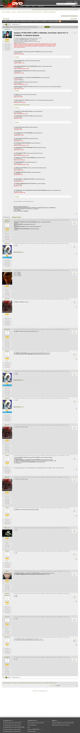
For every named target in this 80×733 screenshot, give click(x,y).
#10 (76, 432)
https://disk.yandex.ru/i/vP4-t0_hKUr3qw (22, 104)
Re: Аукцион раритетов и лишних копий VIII (12, 722)
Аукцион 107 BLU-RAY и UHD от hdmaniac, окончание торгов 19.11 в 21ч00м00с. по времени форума (36, 12)
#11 (76, 469)
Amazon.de (58, 9)
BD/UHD (19, 252)
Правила (34, 9)
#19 (76, 645)
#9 (76, 408)
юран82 (6, 351)
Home (3, 12)
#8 (76, 381)
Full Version (47, 26)
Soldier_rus (6, 527)
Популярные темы (32, 720)
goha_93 (6, 299)
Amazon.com (42, 9)
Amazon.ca (47, 9)
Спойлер (17, 56)
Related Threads (16, 217)
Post (76, 26)
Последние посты (7, 720)
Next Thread (73, 18)
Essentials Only (40, 26)
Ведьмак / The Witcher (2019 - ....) (34, 729)
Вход (76, 2)
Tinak (6, 507)
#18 (76, 624)
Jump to (52, 685)
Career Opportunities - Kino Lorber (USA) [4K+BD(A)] (13, 727)
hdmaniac (7, 29)
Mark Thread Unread (65, 15)
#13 (76, 515)
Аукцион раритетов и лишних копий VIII (36, 722)
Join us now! (70, 2)
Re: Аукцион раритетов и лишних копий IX (11, 725)
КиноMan (7, 657)
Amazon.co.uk (52, 9)
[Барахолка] (8, 12)
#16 (76, 579)
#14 (76, 535)
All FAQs (54, 720)
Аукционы (14, 12)
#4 (76, 279)
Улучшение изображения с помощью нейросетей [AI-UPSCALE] (65, 722)
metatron (7, 243)
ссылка (29, 29)
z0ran (6, 455)
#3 (76, 253)
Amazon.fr (62, 9)
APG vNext (37, 690)
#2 (76, 236)
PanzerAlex (6, 637)
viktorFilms (6, 329)
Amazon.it (67, 9)
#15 (76, 559)
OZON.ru (76, 9)
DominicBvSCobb (7, 270)
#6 (76, 337)
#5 (76, 306)
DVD (22, 252)
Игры (29, 727)
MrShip (6, 551)
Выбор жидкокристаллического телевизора (60, 725)
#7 (76, 359)
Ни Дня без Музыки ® (32, 725)
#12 (76, 485)
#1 (76, 213)
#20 (76, 665)
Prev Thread (6, 18)
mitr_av (6, 616)
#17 (76, 601)
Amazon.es (71, 9)
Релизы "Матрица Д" (32, 731)
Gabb (6, 571)
